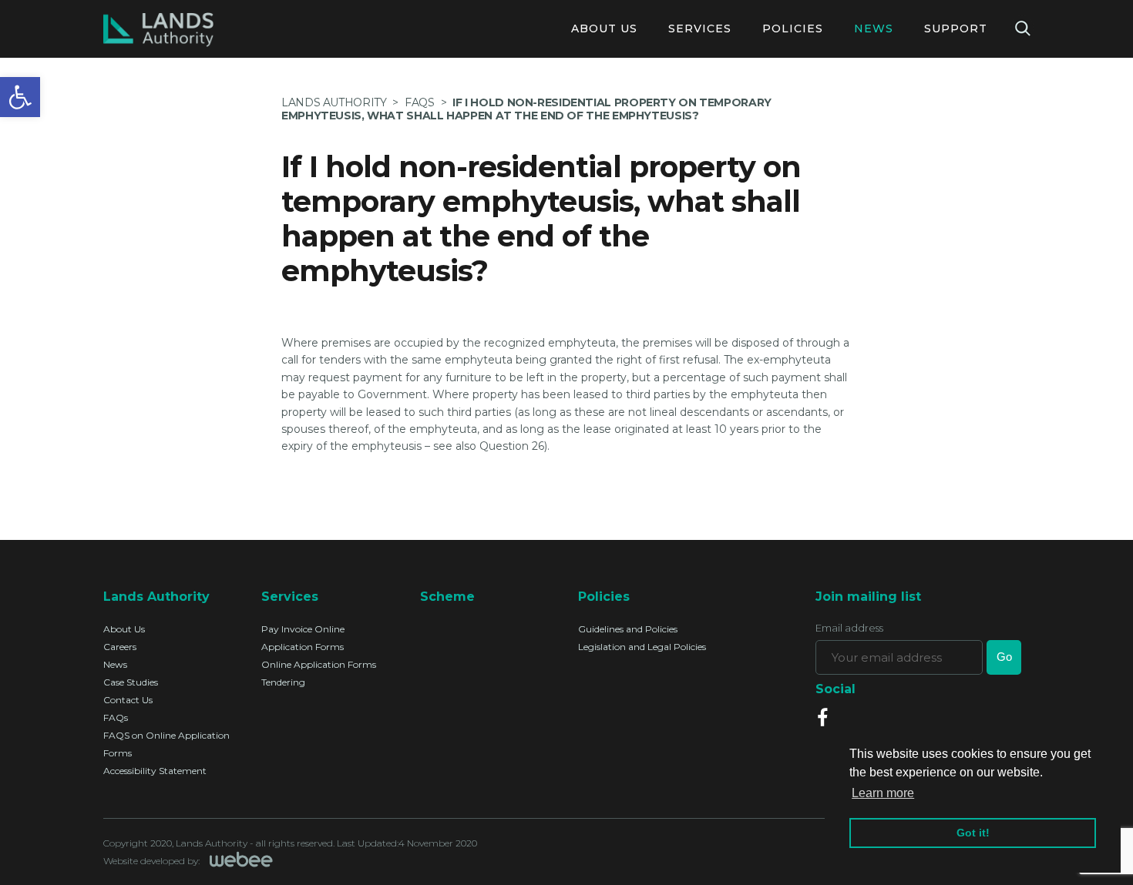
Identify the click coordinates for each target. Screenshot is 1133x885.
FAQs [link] (115, 717)
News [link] (873, 28)
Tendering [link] (283, 682)
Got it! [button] (973, 832)
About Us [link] (604, 28)
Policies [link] (792, 28)
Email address (849, 628)
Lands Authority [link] (333, 102)
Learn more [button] (883, 793)
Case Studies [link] (130, 682)
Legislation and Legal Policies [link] (642, 646)
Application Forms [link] (302, 646)
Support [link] (955, 28)
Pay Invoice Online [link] (303, 629)
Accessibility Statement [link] (155, 770)
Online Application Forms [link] (318, 664)
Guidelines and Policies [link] (627, 629)
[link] (20, 97)
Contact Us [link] (128, 700)
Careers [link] (119, 646)
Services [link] (699, 28)
